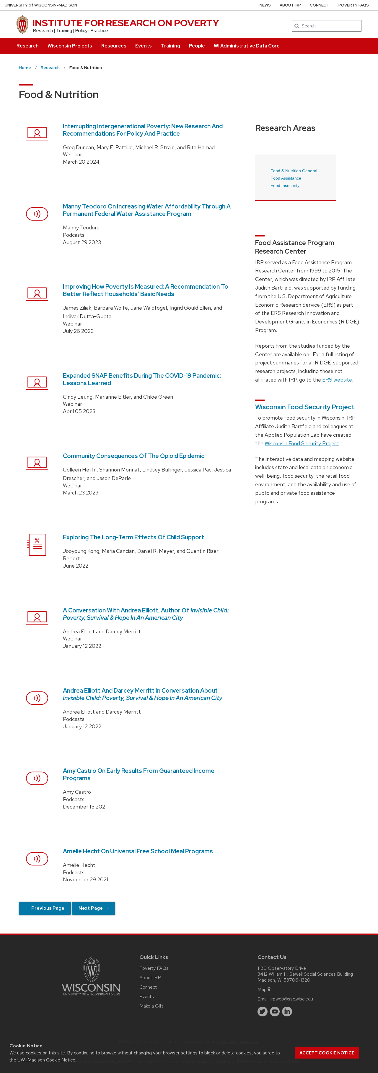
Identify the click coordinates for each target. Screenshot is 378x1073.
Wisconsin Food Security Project (304, 407)
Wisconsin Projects (70, 46)
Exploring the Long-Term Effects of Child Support (133, 537)
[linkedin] (287, 1012)
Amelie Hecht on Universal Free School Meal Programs (138, 851)
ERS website (337, 379)
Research (28, 46)
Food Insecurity (285, 185)
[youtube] (275, 1012)
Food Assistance (286, 178)
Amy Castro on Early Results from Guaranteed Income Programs (138, 774)
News (265, 5)
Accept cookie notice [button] (326, 1053)
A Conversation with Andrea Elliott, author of (146, 614)
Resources (113, 46)
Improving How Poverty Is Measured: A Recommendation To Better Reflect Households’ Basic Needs (145, 290)
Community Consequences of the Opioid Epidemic (133, 456)
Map (262, 989)
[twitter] (263, 1012)
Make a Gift (151, 1006)
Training (170, 46)
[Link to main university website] (90, 996)
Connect (319, 5)
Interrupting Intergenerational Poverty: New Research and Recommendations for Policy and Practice (143, 129)
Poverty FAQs (353, 5)
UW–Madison (41, 5)
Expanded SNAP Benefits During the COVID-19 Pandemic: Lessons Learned (142, 379)
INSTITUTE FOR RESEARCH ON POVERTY (125, 23)
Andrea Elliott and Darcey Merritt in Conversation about (142, 694)
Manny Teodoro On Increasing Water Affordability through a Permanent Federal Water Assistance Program (147, 210)
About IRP (290, 5)
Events (143, 46)
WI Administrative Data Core (247, 46)
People (197, 46)
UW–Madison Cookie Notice (46, 1060)
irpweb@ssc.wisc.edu (292, 999)
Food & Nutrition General (294, 170)
